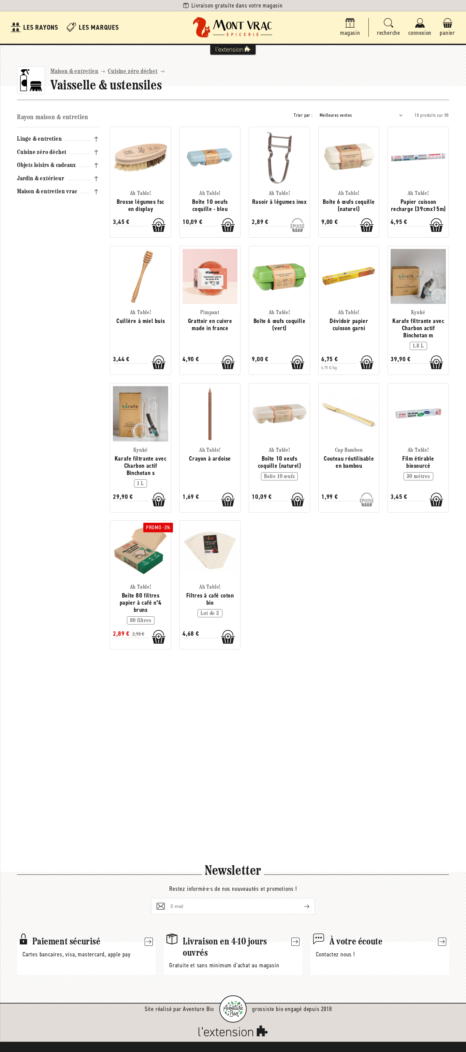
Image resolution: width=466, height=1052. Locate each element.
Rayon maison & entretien (52, 117)
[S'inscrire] (301, 906)
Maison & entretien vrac (47, 192)
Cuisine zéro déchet (132, 72)
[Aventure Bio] (233, 1009)
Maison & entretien (74, 72)
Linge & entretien (39, 139)
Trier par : (303, 115)
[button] (388, 27)
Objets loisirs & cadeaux (46, 166)
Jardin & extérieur (40, 179)
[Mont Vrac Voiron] (233, 27)
